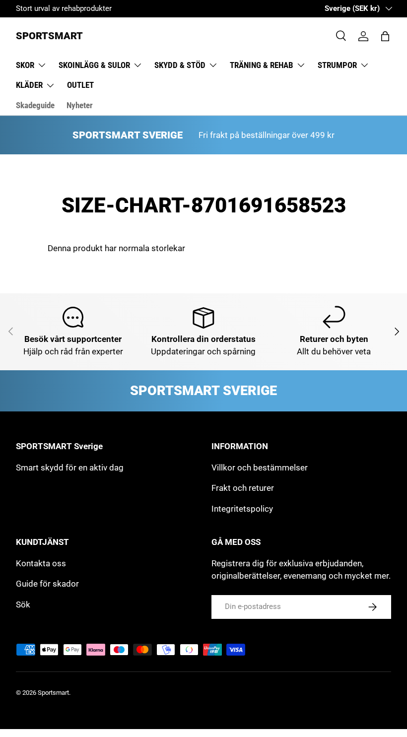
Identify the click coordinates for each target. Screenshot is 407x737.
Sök (23, 604)
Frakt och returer (242, 488)
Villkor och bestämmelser (259, 467)
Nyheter (80, 105)
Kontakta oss (41, 563)
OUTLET (80, 85)
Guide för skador (47, 584)
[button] (385, 36)
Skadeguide (35, 105)
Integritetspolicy (242, 509)
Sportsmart (53, 692)
